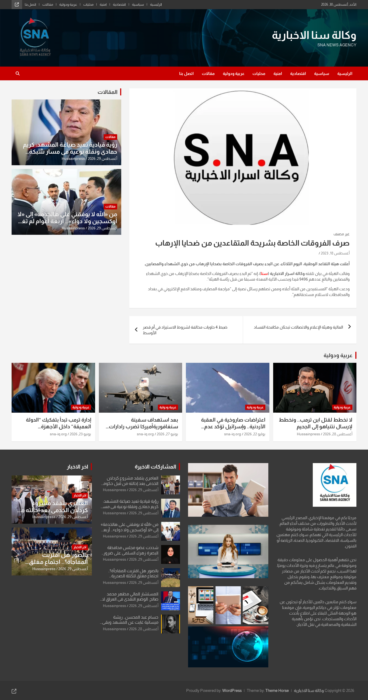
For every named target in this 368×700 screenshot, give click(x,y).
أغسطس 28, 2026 (337, 434)
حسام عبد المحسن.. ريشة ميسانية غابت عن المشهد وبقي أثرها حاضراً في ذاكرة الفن (130, 622)
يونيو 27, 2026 (167, 434)
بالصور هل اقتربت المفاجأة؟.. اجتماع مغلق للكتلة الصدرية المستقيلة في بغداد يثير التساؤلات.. (55, 565)
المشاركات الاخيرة (155, 467)
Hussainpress (73, 158)
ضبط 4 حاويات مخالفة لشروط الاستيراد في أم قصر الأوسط (185, 330)
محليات (88, 4)
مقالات (47, 4)
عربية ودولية (68, 4)
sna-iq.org (232, 434)
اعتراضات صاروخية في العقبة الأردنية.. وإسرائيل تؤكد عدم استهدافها (233, 426)
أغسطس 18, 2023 (335, 253)
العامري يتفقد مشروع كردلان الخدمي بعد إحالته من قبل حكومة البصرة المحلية (129, 483)
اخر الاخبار (77, 467)
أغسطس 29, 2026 (102, 158)
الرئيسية (156, 4)
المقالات (107, 92)
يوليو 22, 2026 (254, 434)
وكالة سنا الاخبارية (314, 35)
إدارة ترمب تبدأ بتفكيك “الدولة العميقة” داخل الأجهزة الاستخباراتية (58, 426)
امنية (103, 4)
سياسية (138, 4)
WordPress (232, 690)
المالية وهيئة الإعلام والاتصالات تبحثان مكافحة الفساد (298, 327)
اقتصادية (119, 4)
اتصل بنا (30, 4)
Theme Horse (277, 690)
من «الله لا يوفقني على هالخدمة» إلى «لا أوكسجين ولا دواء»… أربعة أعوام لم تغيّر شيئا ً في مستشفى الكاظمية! (67, 221)
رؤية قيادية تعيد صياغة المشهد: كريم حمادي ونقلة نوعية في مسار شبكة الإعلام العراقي (70, 151)
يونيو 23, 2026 (80, 434)
